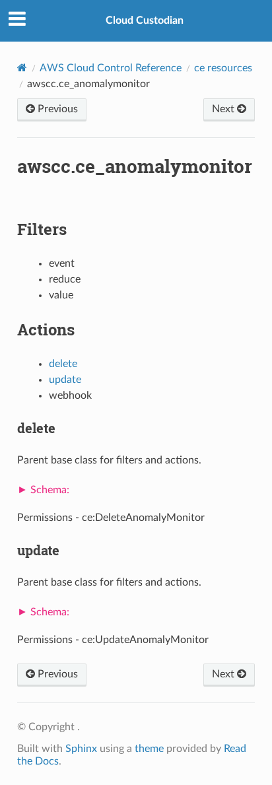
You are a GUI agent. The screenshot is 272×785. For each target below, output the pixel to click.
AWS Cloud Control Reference (111, 68)
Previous (56, 109)
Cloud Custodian (145, 20)
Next (224, 109)
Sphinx (81, 748)
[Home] (22, 67)
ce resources (223, 68)
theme (149, 748)
